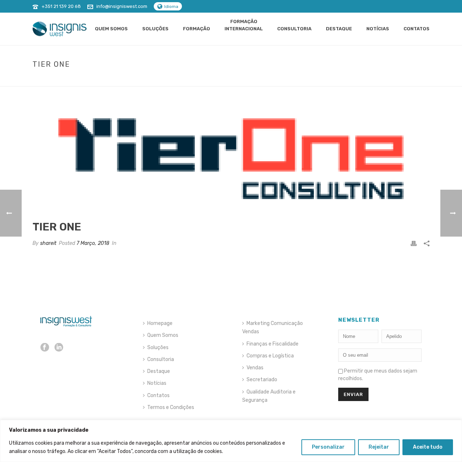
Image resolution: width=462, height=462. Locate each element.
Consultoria (294, 28)
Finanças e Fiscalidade (272, 344)
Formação (196, 28)
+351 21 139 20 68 (61, 6)
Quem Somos (111, 28)
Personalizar (328, 447)
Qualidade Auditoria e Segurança (269, 396)
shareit (48, 243)
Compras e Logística (270, 356)
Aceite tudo (428, 447)
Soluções (155, 28)
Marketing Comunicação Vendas (272, 327)
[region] (231, 441)
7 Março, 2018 (93, 243)
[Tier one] (231, 159)
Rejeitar (379, 447)
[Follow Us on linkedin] (59, 348)
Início (393, 79)
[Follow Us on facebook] (44, 348)
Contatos (417, 28)
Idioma (171, 6)
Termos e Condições (170, 407)
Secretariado (262, 380)
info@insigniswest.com (121, 6)
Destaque (339, 28)
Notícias (377, 28)
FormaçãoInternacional (244, 25)
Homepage (160, 323)
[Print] (414, 243)
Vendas (255, 368)
